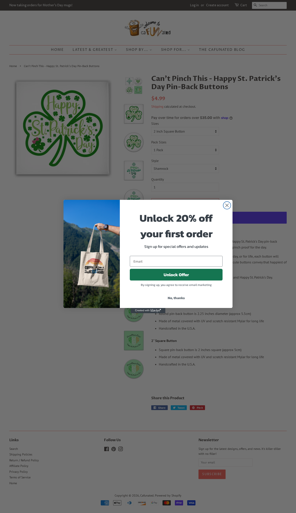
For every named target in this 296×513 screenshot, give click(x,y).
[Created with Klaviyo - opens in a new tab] (148, 310)
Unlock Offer (176, 274)
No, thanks (176, 297)
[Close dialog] (227, 205)
